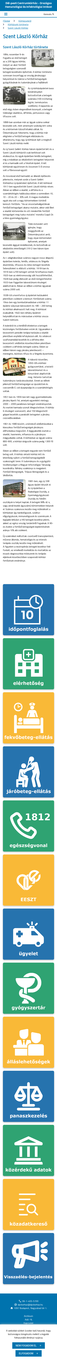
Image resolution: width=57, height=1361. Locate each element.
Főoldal (6, 21)
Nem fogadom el (26, 1345)
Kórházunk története (18, 24)
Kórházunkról (24, 21)
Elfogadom (26, 1353)
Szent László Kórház (18, 28)
